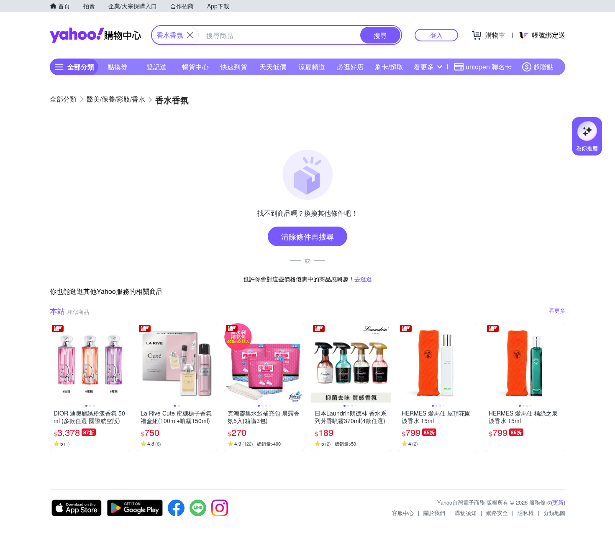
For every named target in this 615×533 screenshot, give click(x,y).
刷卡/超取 (389, 66)
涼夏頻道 (311, 66)
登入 (436, 35)
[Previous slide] (55, 362)
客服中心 (403, 513)
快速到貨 (233, 66)
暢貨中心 (195, 66)
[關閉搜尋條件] (190, 35)
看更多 (424, 66)
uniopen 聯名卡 (489, 66)
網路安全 (497, 513)
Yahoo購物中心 (95, 35)
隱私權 (526, 513)
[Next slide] (124, 362)
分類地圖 (554, 513)
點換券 (118, 66)
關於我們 (434, 513)
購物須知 (466, 513)
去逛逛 (363, 279)
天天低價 (272, 66)
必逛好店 (350, 66)
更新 (558, 502)
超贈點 (543, 66)
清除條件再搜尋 (307, 236)
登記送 (156, 66)
